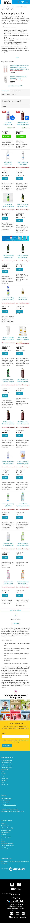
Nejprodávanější (6, 94)
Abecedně (14, 94)
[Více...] (13, 56)
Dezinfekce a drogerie (6, 767)
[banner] (15, 238)
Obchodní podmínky (6, 830)
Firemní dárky (4, 848)
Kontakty (3, 823)
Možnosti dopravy (5, 826)
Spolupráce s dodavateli (7, 843)
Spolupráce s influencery (7, 846)
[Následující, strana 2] (15, 615)
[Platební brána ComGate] (17, 915)
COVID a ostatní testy (6, 763)
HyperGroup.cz (15, 910)
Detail (5, 178)
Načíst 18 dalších (15, 610)
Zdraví (2, 771)
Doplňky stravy (5, 769)
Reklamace (4, 835)
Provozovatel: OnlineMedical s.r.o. (9, 809)
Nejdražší (21, 91)
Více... (17, 57)
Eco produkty (4, 778)
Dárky (2, 776)
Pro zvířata (3, 780)
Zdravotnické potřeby (6, 760)
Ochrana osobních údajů (7, 828)
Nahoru (16, 623)
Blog (2, 839)
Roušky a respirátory (6, 765)
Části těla (3, 774)
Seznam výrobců (5, 832)
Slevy (2, 783)
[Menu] (27, 2)
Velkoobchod (4, 785)
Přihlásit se (6, 746)
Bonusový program (6, 837)
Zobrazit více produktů (15, 85)
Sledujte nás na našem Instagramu (16, 696)
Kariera (3, 841)
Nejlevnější (14, 91)
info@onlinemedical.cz (10, 805)
